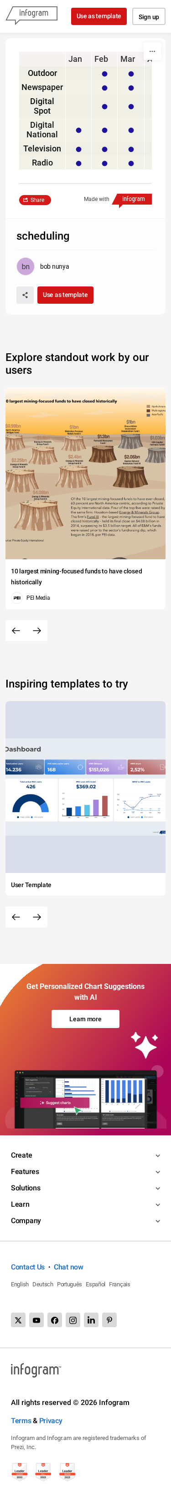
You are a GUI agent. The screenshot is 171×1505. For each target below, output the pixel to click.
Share (37, 200)
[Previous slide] (16, 630)
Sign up (149, 16)
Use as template (99, 16)
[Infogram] (31, 16)
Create (21, 1155)
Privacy (50, 1420)
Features (25, 1171)
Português (69, 1284)
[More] (152, 51)
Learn (20, 1204)
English (20, 1284)
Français (119, 1284)
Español (95, 1284)
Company (26, 1220)
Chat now (68, 1267)
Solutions (25, 1188)
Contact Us (28, 1267)
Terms (21, 1420)
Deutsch (42, 1284)
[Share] (25, 295)
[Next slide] (37, 630)
